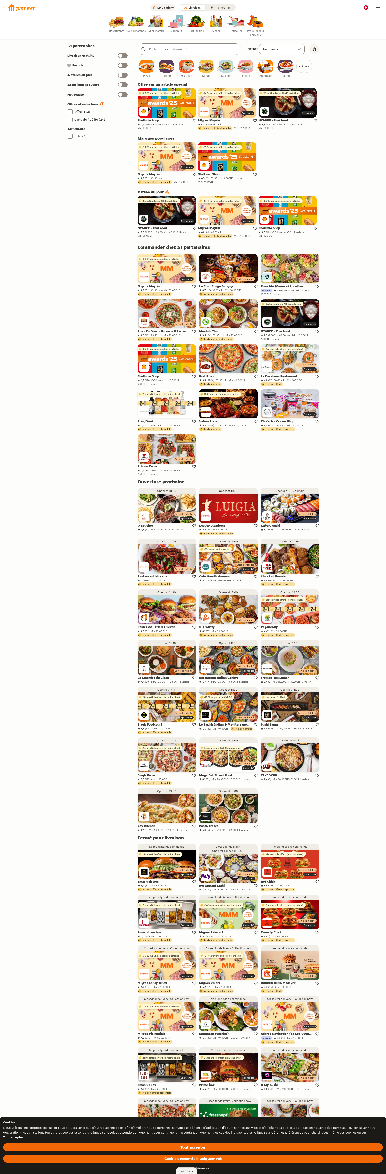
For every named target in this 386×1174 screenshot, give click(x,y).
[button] (19, 7)
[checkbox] (147, 69)
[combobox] (193, 49)
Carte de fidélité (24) (89, 119)
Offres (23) (82, 112)
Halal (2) (80, 136)
